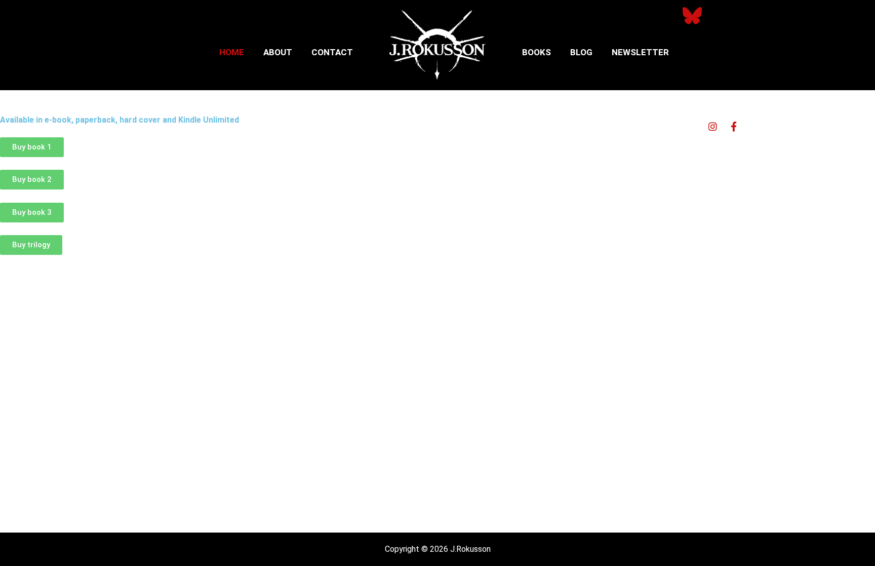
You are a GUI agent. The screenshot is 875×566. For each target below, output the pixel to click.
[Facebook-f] (733, 126)
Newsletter (640, 52)
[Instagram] (713, 126)
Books (536, 52)
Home (231, 52)
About (277, 52)
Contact (332, 52)
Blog (581, 52)
